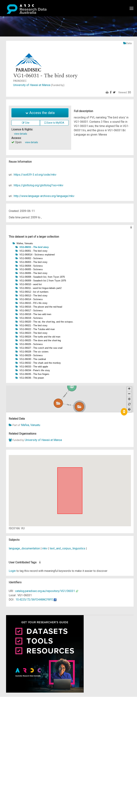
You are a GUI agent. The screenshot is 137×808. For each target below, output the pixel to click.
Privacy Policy (20, 735)
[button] (10, 243)
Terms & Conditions (23, 731)
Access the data (41, 113)
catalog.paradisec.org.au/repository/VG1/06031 (45, 591)
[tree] (70, 310)
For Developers (21, 716)
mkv (44, 548)
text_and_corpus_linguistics (67, 548)
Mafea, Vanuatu (30, 425)
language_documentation (24, 548)
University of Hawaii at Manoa (38, 85)
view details (20, 133)
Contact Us (18, 707)
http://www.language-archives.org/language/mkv (44, 196)
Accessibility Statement (26, 739)
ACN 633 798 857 (11, 746)
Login (12, 571)
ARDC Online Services (25, 720)
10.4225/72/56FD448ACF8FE (34, 599)
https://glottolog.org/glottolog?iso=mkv (38, 185)
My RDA (16, 703)
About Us (16, 699)
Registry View (20, 724)
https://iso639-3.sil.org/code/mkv (35, 174)
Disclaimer (17, 711)
